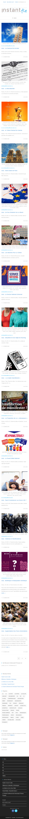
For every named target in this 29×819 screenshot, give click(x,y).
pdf (12, 712)
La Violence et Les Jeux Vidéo (7, 681)
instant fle (23, 705)
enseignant (10, 700)
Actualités (8, 45)
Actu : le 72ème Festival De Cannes (11, 130)
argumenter (12, 696)
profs (12, 715)
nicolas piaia (5, 710)
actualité (23, 693)
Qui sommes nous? (6, 802)
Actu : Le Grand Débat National (10, 458)
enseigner (4, 703)
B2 (14, 45)
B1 (12, 45)
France (15, 703)
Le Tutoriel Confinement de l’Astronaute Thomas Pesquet (12, 686)
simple (12, 717)
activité (11, 693)
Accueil (4, 799)
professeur (23, 712)
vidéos (4, 719)
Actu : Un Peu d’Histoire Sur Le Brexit (12, 212)
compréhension (12, 698)
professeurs (5, 715)
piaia (17, 712)
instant (16, 705)
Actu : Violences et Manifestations (11, 539)
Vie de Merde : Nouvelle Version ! (8, 684)
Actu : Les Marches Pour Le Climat (11, 252)
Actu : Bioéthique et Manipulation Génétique (14, 580)
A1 (2, 45)
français (21, 703)
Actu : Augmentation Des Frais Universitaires (14, 631)
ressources (5, 717)
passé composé (6, 712)
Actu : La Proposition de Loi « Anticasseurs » (14, 418)
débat (3, 700)
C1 (12, 86)
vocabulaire (11, 719)
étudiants (4, 722)
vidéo (22, 717)
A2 (4, 45)
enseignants (18, 700)
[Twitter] (16, 810)
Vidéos (4, 775)
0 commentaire (6, 138)
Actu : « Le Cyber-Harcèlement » (10, 378)
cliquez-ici (12, 735)
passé (17, 710)
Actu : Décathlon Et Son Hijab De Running (13, 337)
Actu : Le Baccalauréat (8, 88)
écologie (18, 719)
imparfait (10, 705)
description (20, 698)
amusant (4, 696)
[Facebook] (13, 810)
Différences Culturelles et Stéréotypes (8, 679)
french (4, 705)
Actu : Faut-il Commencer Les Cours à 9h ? (14, 500)
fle (10, 703)
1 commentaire (6, 346)
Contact (4, 804)
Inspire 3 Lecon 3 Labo (5, 676)
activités (17, 693)
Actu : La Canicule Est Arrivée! (10, 48)
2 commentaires (6, 302)
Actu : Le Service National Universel (11, 294)
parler (12, 710)
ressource (18, 715)
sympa (17, 717)
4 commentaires (6, 56)
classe (4, 698)
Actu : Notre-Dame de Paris (9, 170)
